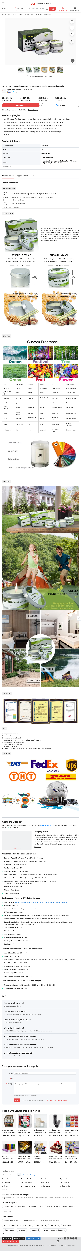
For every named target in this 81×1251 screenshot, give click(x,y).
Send (16, 1100)
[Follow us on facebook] (65, 1238)
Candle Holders (45, 1186)
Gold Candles (67, 1225)
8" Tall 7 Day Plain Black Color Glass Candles (54, 1132)
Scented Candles (38, 902)
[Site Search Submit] (52, 9)
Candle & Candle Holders (25, 14)
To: (12, 1078)
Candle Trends (35, 1230)
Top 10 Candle (22, 1230)
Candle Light (21, 1206)
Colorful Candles (9, 1230)
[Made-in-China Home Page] (40, 3)
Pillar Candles (6, 1182)
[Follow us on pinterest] (76, 1238)
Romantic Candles (52, 1206)
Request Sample (33, 110)
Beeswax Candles (26, 902)
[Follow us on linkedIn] (58, 1241)
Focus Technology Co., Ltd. (26, 1245)
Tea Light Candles (26, 1182)
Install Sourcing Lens (11, 1241)
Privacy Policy (70, 1245)
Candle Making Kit (62, 902)
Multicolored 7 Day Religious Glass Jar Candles (71, 1159)
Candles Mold (27, 1225)
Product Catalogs (29, 1175)
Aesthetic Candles (67, 1206)
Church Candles (50, 902)
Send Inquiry (20, 105)
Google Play (19, 1238)
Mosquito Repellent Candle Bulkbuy (54, 1230)
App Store (7, 1238)
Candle (37, 14)
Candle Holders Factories (29, 1220)
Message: (10, 1084)
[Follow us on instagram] (71, 1238)
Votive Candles (45, 1182)
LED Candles (63, 1182)
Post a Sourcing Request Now (57, 1100)
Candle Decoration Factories (50, 1220)
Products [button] (20, 9)
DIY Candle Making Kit (28, 1186)
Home (4, 14)
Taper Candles (64, 1179)
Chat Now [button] (61, 105)
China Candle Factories (11, 1220)
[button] (3, 3)
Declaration (61, 1245)
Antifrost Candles (65, 1186)
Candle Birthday (46, 14)
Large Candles (54, 1225)
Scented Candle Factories (11, 1225)
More (3, 1234)
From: (11, 1073)
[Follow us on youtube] (73, 1238)
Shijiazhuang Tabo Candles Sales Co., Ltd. (19, 90)
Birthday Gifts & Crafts (36, 1206)
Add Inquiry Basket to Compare (41, 76)
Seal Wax (5, 1186)
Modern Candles (41, 1225)
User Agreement (51, 1245)
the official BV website (47, 825)
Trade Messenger (33, 1238)
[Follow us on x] (68, 1238)
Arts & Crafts (12, 14)
